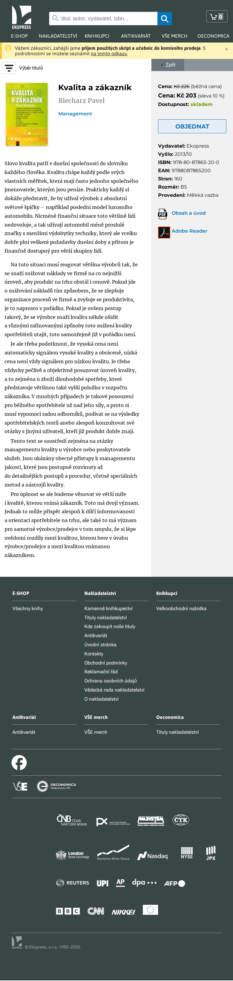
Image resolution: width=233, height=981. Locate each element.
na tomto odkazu (109, 53)
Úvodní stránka (100, 645)
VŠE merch (95, 732)
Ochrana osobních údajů (110, 681)
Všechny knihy (27, 608)
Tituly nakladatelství (105, 617)
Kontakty (93, 654)
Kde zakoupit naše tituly (109, 626)
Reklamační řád (101, 672)
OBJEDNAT (192, 126)
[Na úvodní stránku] (26, 16)
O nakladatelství (101, 699)
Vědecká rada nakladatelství (114, 690)
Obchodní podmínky (105, 663)
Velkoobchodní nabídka (181, 608)
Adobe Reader (190, 231)
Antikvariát (95, 635)
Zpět (169, 64)
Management (75, 114)
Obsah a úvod (189, 213)
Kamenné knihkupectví (108, 608)
